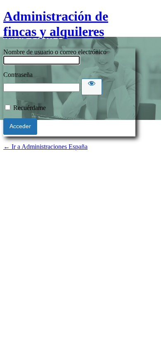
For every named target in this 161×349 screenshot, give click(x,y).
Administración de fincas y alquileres (55, 24)
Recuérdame (29, 107)
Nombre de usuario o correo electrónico (55, 51)
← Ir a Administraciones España (45, 146)
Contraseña (18, 74)
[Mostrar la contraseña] (91, 87)
